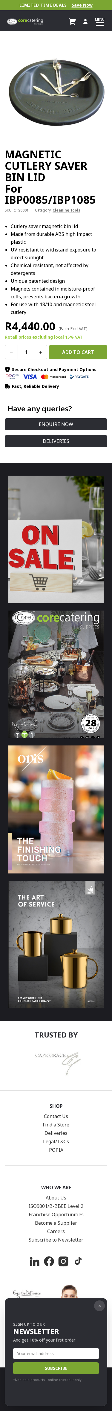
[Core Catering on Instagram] (63, 1261)
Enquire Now (56, 424)
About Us (56, 1197)
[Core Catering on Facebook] (49, 1261)
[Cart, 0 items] (72, 22)
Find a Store (56, 1124)
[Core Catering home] (25, 21)
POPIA (56, 1150)
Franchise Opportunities (56, 1214)
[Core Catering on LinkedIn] (35, 1261)
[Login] (85, 22)
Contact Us (56, 1116)
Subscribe (56, 1368)
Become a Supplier (56, 1223)
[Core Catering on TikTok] (78, 1261)
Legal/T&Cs (56, 1141)
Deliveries (56, 441)
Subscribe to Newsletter (56, 1239)
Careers (56, 1231)
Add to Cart (78, 352)
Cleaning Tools (66, 210)
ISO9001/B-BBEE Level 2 (56, 1206)
